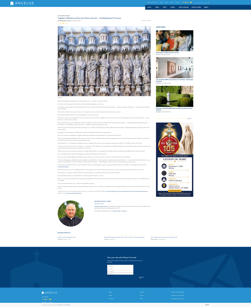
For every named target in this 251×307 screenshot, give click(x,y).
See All (189, 118)
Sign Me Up (110, 275)
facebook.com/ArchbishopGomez (74, 193)
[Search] (208, 2)
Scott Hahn (158, 54)
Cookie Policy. (68, 305)
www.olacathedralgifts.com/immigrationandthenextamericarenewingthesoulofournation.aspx (126, 191)
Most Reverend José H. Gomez (100, 206)
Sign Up (141, 277)
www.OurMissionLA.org (63, 166)
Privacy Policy (60, 305)
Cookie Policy (50, 302)
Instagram (124, 211)
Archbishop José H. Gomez (64, 20)
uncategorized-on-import (64, 15)
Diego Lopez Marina (154, 239)
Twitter (118, 211)
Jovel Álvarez (158, 111)
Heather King (158, 83)
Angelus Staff (60, 239)
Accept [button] (207, 304)
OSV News (106, 239)
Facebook (115, 211)
